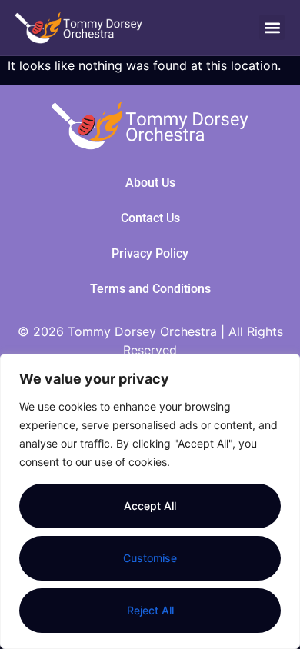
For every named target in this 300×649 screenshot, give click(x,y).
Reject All (150, 610)
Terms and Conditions (150, 288)
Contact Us (150, 218)
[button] (272, 27)
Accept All (150, 505)
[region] (150, 501)
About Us (150, 182)
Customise (150, 557)
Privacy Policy (150, 253)
